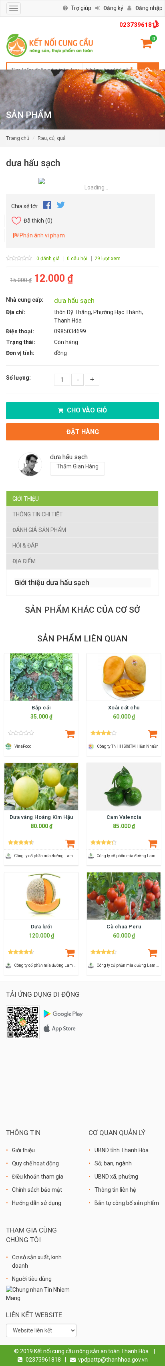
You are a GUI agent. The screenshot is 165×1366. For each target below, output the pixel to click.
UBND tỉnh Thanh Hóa (122, 1150)
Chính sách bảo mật (37, 1190)
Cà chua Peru (124, 927)
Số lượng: (18, 377)
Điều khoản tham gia (37, 1176)
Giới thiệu (25, 499)
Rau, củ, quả (52, 138)
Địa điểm (24, 561)
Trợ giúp (81, 8)
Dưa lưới (41, 927)
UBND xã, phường (116, 1176)
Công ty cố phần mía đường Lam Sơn (47, 856)
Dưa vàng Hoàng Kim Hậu (41, 817)
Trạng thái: (20, 342)
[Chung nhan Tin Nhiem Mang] (41, 1293)
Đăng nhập (149, 8)
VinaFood (23, 746)
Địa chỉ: (15, 312)
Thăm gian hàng (77, 466)
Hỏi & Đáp (25, 545)
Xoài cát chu (124, 708)
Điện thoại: (20, 331)
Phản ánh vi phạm (41, 235)
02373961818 (139, 24)
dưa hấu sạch (74, 301)
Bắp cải (41, 708)
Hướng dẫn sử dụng (36, 1203)
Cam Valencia (124, 817)
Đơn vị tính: (20, 353)
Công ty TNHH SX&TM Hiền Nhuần (128, 746)
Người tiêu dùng (32, 1279)
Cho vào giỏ (86, 410)
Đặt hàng (82, 432)
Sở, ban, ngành (113, 1163)
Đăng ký (113, 8)
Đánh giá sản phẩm (39, 530)
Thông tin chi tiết (37, 514)
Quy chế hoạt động (35, 1163)
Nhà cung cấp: (24, 300)
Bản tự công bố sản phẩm (127, 1203)
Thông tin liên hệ (115, 1190)
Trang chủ (17, 138)
